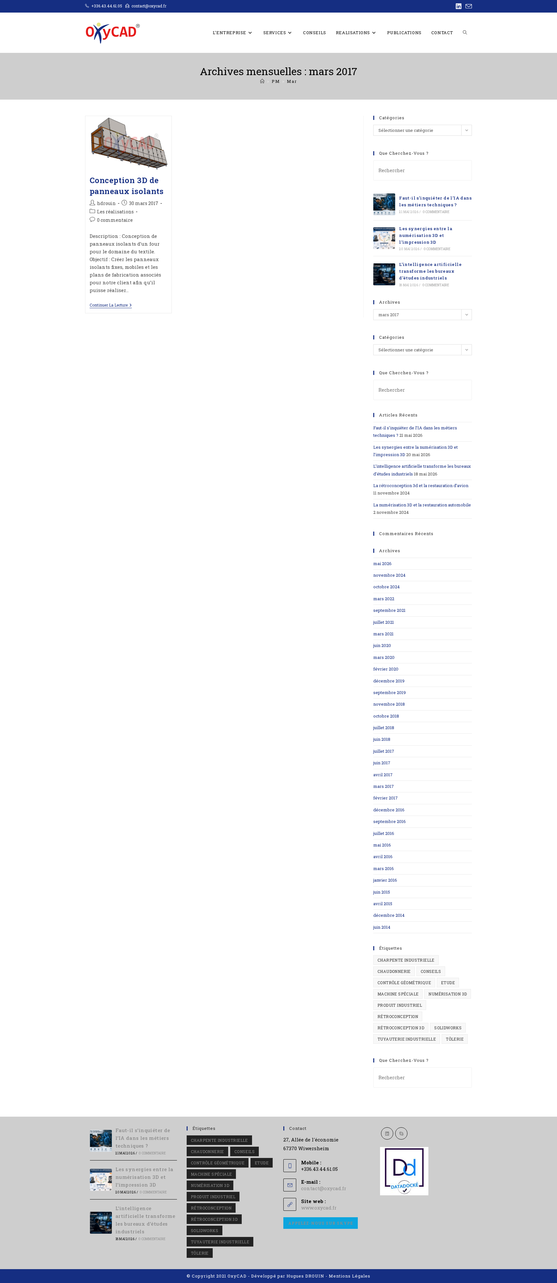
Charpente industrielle (406, 960)
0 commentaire (115, 220)
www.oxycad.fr (319, 1207)
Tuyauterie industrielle (406, 1039)
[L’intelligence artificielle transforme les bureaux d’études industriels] (384, 274)
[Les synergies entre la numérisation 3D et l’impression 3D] (384, 238)
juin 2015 (381, 892)
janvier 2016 (385, 880)
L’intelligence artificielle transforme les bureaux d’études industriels (430, 271)
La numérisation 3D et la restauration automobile (422, 505)
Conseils (431, 971)
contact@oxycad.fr (323, 1188)
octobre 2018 (386, 716)
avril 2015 (382, 903)
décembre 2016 (389, 810)
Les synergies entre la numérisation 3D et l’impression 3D (425, 235)
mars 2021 (383, 634)
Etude (448, 982)
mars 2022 (383, 599)
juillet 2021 (383, 622)
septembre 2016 (389, 821)
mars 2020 (384, 657)
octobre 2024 (386, 587)
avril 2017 (383, 775)
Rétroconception (397, 1016)
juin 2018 (381, 739)
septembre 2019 (389, 692)
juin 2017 (381, 763)
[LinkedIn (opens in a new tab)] (459, 6)
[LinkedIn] (387, 1133)
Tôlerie (455, 1039)
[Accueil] (262, 81)
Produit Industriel (399, 1005)
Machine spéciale (397, 993)
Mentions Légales (349, 1276)
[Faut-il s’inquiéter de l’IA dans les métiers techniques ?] (384, 204)
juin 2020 (382, 645)
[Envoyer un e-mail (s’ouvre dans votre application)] (468, 6)
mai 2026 (382, 563)
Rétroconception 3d (400, 1027)
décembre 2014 (389, 915)
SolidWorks (448, 1027)
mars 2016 (383, 868)
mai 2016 (382, 845)
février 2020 (385, 669)
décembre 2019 (389, 681)
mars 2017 (383, 786)
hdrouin (106, 203)
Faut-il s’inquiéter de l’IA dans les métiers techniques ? (142, 1138)
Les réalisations (115, 212)
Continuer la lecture (111, 305)
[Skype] (401, 1133)
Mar (292, 81)
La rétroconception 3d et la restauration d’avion (420, 485)
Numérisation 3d (447, 993)
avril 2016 (383, 856)
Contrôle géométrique (404, 982)
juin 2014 (381, 927)
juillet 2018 (383, 727)
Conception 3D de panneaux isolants (127, 185)
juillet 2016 (383, 833)
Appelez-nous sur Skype (320, 1223)
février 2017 (385, 798)
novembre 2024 (389, 575)
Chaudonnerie (394, 971)
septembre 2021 (389, 610)
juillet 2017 (383, 751)
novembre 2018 (389, 704)
